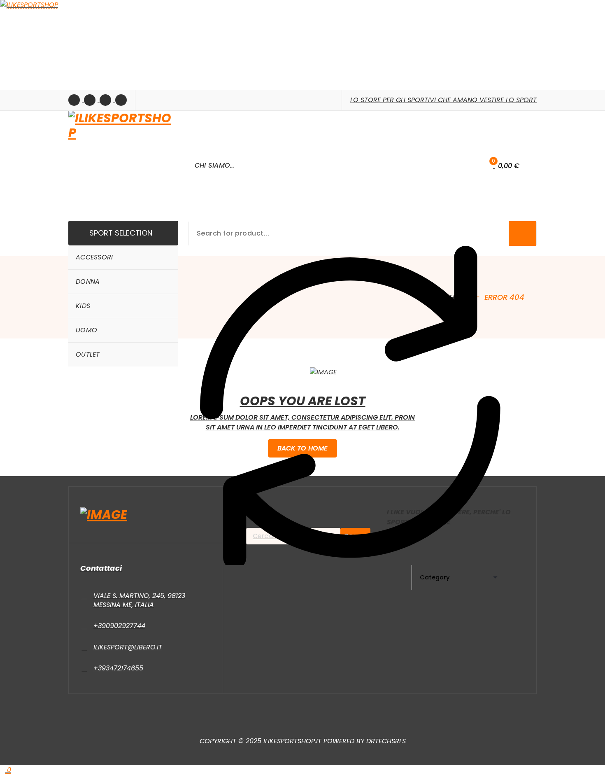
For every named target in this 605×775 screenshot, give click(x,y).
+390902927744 (119, 625)
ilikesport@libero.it (127, 647)
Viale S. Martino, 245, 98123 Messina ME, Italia (139, 600)
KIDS (83, 305)
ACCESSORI (94, 257)
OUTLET (88, 354)
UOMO (86, 330)
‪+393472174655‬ (118, 668)
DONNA (88, 281)
